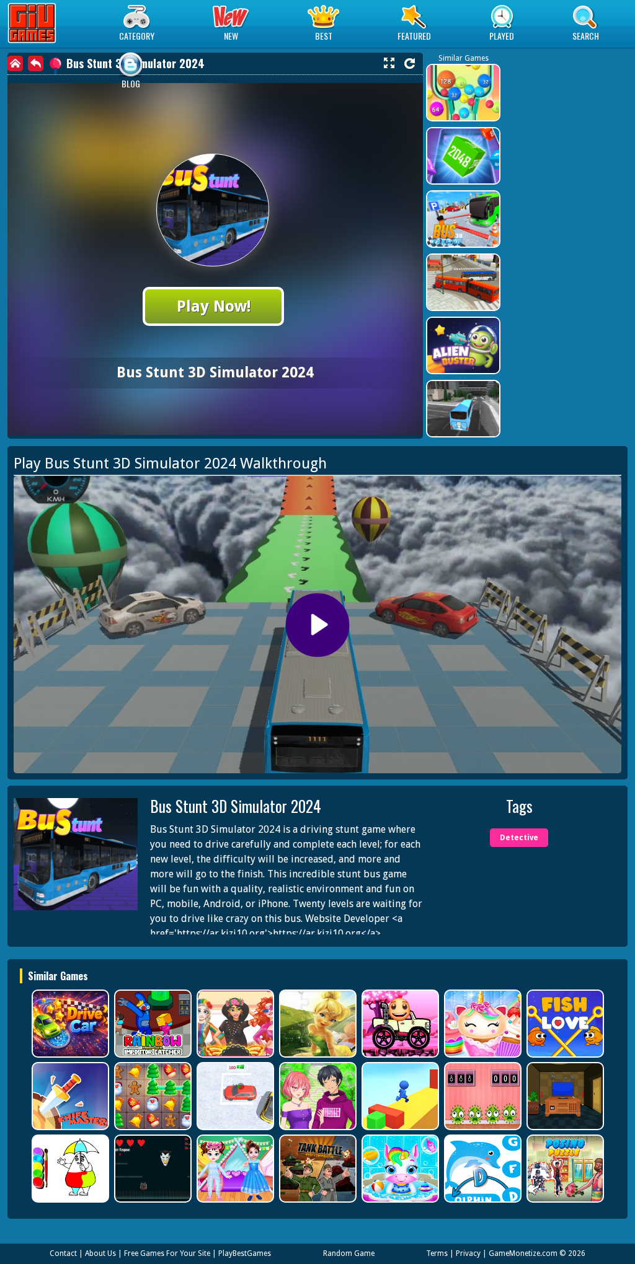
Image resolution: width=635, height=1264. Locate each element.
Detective (519, 837)
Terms (437, 1253)
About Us (100, 1253)
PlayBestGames (244, 1253)
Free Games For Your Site (167, 1253)
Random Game (349, 1253)
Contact (63, 1253)
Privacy (468, 1253)
